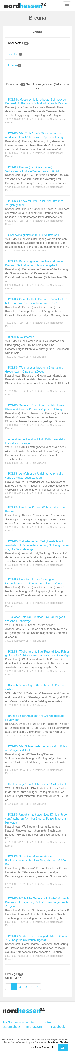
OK (63, 1047)
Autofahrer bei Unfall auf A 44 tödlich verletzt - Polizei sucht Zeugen (35, 449)
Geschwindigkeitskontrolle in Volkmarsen (37, 241)
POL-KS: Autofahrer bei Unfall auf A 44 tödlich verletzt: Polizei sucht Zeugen (37, 481)
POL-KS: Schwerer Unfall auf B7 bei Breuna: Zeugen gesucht (37, 209)
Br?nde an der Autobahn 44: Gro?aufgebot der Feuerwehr (37, 724)
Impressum (34, 1026)
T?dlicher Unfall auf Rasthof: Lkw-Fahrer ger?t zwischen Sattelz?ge (36, 627)
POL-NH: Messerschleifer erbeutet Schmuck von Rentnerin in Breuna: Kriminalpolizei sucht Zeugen (36, 107)
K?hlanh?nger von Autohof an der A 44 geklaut (37, 792)
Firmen (13, 65)
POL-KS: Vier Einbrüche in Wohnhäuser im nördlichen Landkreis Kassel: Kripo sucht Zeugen (35, 141)
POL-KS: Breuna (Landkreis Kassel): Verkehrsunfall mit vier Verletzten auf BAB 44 (37, 175)
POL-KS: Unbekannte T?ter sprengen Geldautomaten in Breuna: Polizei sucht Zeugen (36, 589)
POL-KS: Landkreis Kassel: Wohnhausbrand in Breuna (37, 515)
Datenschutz (11, 1026)
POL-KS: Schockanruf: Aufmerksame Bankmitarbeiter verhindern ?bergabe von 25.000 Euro (37, 868)
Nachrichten (17, 43)
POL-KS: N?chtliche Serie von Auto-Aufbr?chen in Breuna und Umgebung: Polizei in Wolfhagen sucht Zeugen (37, 908)
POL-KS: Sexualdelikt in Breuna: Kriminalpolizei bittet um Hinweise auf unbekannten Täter (37, 309)
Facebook (57, 1026)
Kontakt (47, 1022)
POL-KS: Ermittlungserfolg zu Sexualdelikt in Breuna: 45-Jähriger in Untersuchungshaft (36, 271)
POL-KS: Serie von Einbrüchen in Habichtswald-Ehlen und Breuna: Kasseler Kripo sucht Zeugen (37, 413)
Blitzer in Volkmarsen (37, 345)
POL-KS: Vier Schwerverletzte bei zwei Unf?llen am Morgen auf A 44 (36, 756)
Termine (14, 54)
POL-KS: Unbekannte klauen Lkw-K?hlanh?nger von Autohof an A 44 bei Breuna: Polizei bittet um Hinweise (36, 826)
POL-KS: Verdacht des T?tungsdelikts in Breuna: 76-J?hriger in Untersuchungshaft (36, 944)
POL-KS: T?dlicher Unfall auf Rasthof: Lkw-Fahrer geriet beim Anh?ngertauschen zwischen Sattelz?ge (37, 659)
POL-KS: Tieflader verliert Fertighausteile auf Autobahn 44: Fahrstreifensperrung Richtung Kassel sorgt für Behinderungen (37, 551)
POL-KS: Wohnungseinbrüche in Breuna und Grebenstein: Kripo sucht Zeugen (37, 377)
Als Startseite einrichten (19, 1022)
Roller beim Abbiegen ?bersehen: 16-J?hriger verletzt (37, 693)
